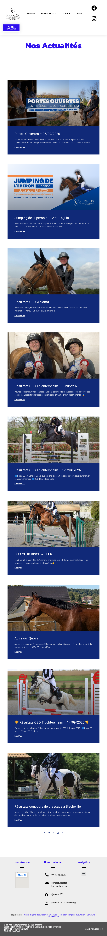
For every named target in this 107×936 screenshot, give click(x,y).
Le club (65, 13)
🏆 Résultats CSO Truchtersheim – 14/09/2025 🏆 (51, 722)
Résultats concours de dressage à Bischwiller (48, 806)
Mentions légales (12, 931)
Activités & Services (47, 13)
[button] (84, 874)
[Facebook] (94, 8)
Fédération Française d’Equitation (72, 915)
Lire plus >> (19, 147)
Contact (79, 13)
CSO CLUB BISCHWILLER (33, 554)
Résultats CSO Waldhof (32, 302)
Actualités (31, 13)
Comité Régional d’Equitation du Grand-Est (40, 915)
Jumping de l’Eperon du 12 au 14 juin (41, 218)
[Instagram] (94, 18)
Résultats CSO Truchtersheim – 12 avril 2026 (48, 470)
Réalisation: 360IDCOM (94, 929)
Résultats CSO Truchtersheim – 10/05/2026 (46, 386)
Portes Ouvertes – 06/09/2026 (37, 134)
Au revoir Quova (26, 638)
